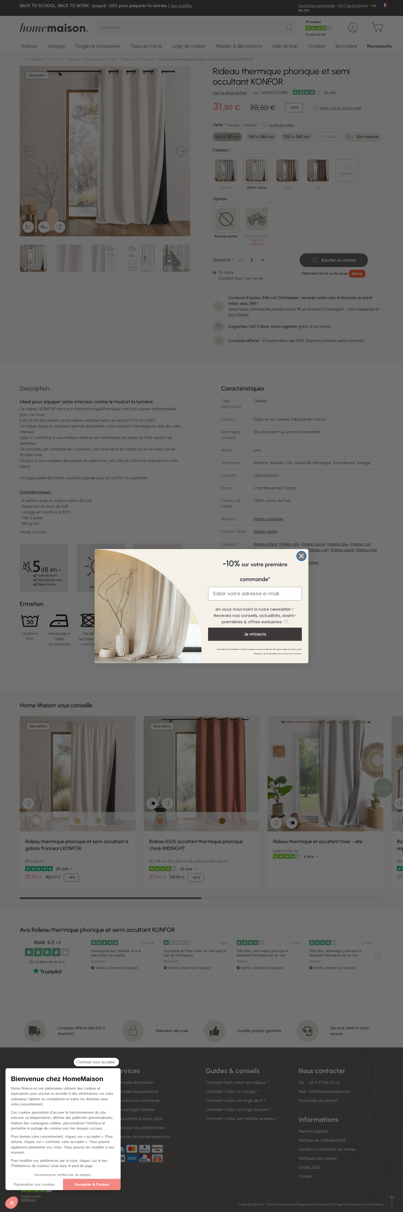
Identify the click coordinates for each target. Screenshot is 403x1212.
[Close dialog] (301, 556)
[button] (11, 1202)
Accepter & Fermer (92, 1184)
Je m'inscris (255, 634)
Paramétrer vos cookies (34, 1184)
